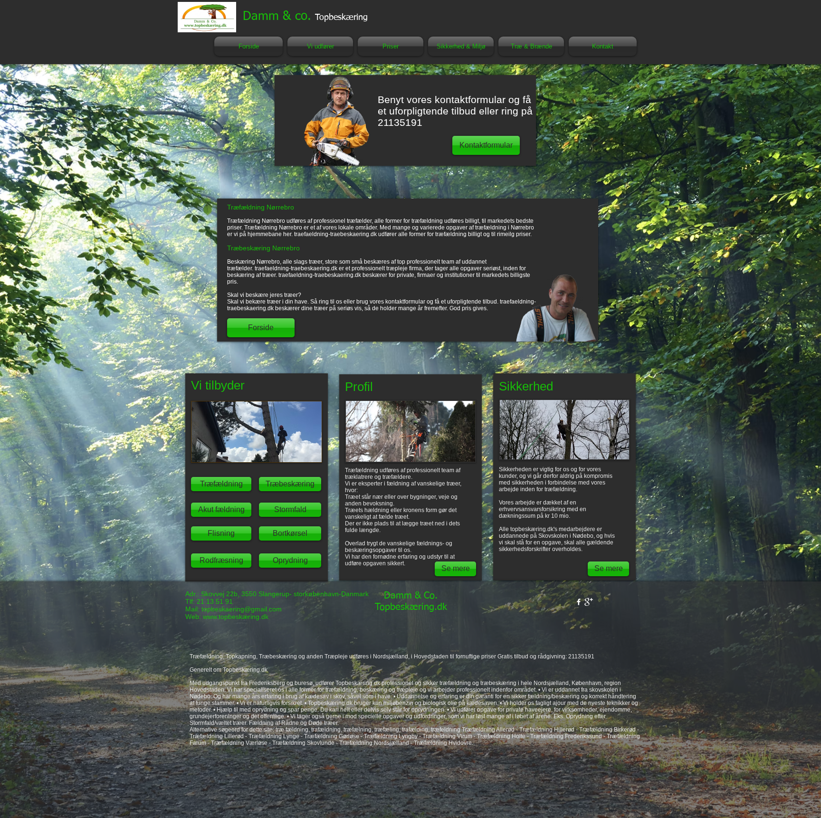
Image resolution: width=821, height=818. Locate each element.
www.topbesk (222, 616)
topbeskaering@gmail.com (241, 609)
